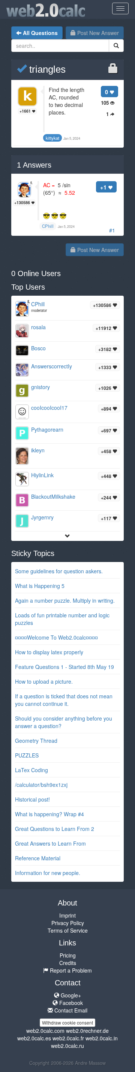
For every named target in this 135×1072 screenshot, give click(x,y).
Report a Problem (70, 970)
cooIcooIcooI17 (49, 407)
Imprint (67, 915)
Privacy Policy (67, 923)
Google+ (70, 995)
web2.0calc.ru (67, 1045)
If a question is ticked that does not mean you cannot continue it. (63, 699)
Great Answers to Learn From (50, 843)
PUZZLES (27, 755)
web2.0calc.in (102, 1038)
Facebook (70, 1002)
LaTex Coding (31, 770)
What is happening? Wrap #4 (49, 814)
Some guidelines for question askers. (59, 571)
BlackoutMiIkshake (53, 496)
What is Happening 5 (39, 585)
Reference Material (37, 858)
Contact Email (70, 1010)
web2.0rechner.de (87, 1030)
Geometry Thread (36, 740)
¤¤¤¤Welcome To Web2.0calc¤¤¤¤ (56, 637)
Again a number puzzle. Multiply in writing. (65, 600)
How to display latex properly (49, 652)
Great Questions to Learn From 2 (54, 828)
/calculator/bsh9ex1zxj (41, 784)
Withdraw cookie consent (67, 1022)
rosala (38, 327)
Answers (34, 165)
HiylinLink (42, 475)
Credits (67, 963)
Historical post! (32, 799)
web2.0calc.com (45, 1030)
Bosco (38, 348)
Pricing (68, 955)
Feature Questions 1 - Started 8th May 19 (64, 666)
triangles (46, 69)
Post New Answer (97, 33)
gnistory (40, 387)
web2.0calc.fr (68, 1038)
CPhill (38, 304)
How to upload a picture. (44, 681)
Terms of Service (68, 930)
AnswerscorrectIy (51, 366)
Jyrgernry (42, 517)
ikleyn (38, 450)
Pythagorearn (47, 429)
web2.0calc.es (34, 1038)
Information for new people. (47, 873)
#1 (112, 230)
